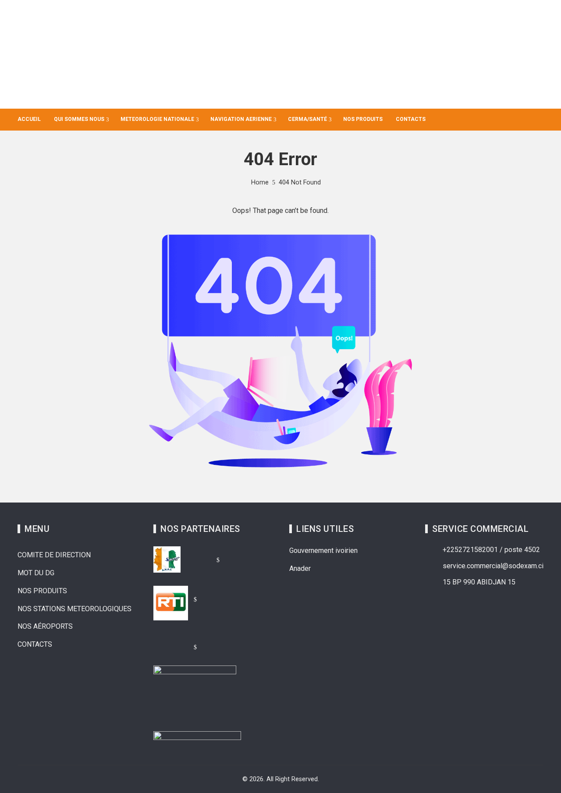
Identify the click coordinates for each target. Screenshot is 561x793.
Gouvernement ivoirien (323, 550)
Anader (300, 568)
